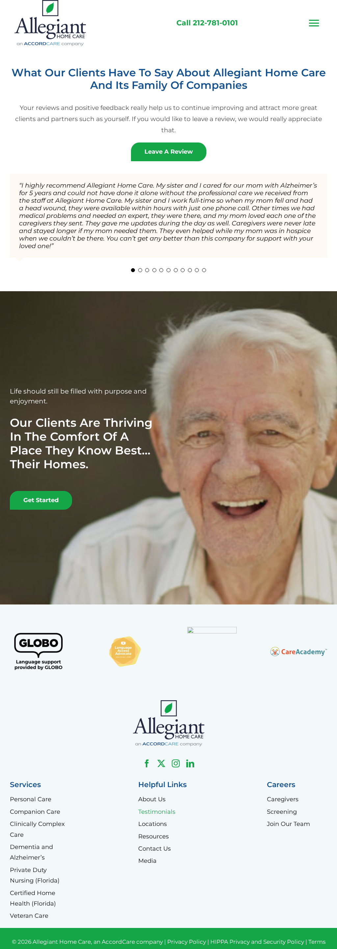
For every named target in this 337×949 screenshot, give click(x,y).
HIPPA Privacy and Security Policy (257, 941)
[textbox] (207, 23)
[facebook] (147, 763)
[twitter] (161, 763)
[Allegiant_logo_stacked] (168, 703)
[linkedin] (190, 763)
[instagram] (176, 763)
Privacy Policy (186, 941)
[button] (133, 270)
